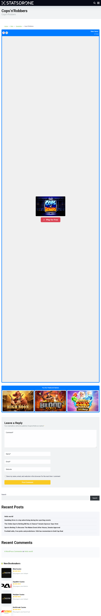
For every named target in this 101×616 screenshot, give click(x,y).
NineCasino (17, 569)
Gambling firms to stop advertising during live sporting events (27, 520)
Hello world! (8, 516)
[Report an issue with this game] (3, 33)
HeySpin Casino (18, 595)
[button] (50, 206)
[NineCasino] (6, 577)
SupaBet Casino (19, 582)
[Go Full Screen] (6, 33)
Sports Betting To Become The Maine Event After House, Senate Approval (32, 527)
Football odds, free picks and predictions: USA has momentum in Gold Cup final (33, 531)
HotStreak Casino (19, 607)
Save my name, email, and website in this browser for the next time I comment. (33, 476)
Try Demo (18, 401)
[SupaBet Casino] (6, 590)
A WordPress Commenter (13, 551)
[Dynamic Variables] (17, 2)
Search (3, 494)
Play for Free (51, 220)
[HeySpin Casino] (6, 603)
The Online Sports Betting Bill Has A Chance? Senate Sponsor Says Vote (31, 524)
